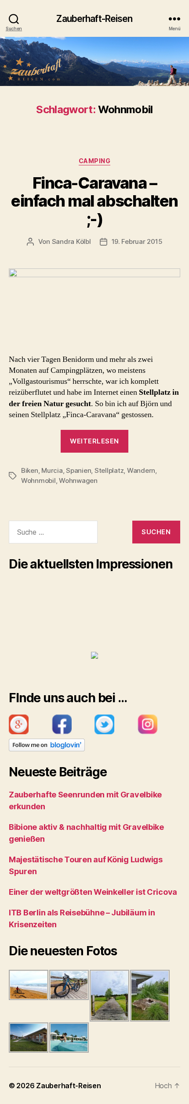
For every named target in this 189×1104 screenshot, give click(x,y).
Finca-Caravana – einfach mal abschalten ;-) (94, 201)
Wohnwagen (78, 480)
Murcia (51, 470)
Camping (95, 160)
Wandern (141, 470)
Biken (29, 470)
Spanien (78, 470)
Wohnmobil (38, 480)
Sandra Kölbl (71, 241)
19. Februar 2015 (137, 241)
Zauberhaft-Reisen (94, 18)
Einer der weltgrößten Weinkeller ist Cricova (93, 892)
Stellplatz (109, 470)
